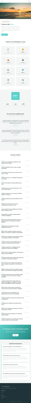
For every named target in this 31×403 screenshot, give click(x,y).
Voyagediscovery (6, 386)
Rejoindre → (15, 335)
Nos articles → (4, 34)
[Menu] (29, 1)
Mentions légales (3, 396)
